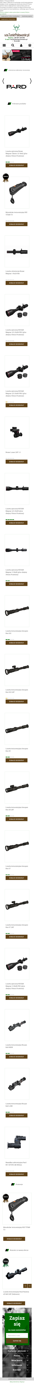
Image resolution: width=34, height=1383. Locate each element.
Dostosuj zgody (27, 16)
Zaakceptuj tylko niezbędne (10, 16)
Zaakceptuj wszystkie (8, 19)
